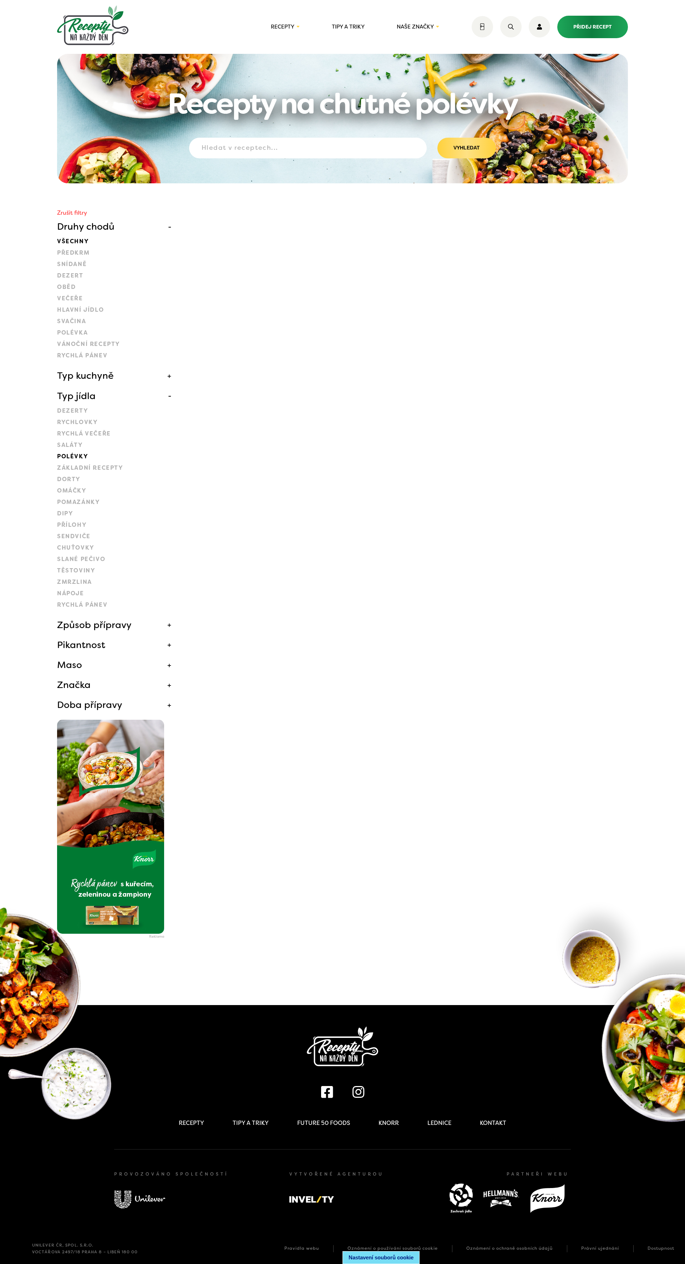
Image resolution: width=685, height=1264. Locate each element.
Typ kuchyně (85, 375)
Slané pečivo (81, 559)
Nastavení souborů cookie (381, 1257)
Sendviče (74, 536)
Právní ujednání (600, 1248)
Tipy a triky (348, 26)
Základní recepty (90, 468)
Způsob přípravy (94, 625)
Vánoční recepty (88, 344)
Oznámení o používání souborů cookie (392, 1248)
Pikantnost (81, 645)
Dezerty (72, 410)
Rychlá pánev (82, 355)
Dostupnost (661, 1248)
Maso (69, 665)
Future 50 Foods (323, 1123)
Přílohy (72, 525)
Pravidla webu (301, 1248)
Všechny (73, 241)
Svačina (71, 321)
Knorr (389, 1123)
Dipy (65, 513)
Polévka (72, 332)
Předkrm (73, 252)
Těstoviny (76, 570)
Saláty (70, 445)
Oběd (66, 287)
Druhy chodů (86, 226)
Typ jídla (76, 396)
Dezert (70, 275)
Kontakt (493, 1123)
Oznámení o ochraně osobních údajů (509, 1248)
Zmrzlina (74, 582)
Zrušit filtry (72, 212)
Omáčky (72, 490)
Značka (74, 685)
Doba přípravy (89, 705)
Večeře (70, 298)
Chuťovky (76, 547)
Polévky (72, 456)
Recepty (282, 26)
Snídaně (72, 264)
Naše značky (415, 26)
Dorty (69, 479)
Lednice (439, 1123)
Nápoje (70, 593)
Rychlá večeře (84, 433)
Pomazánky (78, 502)
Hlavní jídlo (80, 310)
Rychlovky (77, 422)
